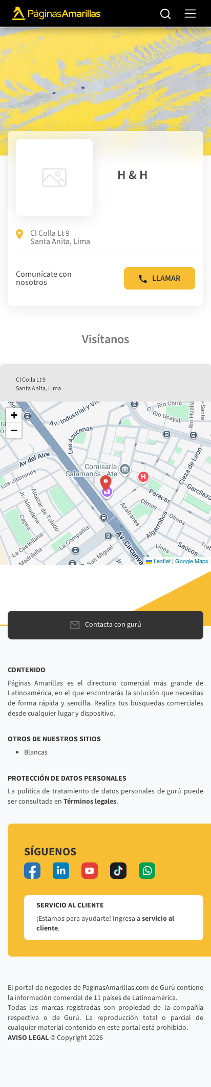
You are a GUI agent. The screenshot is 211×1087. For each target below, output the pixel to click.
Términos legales (90, 801)
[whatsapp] (147, 870)
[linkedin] (61, 870)
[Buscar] (165, 13)
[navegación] (190, 14)
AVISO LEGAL (28, 1038)
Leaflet (161, 561)
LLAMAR (166, 278)
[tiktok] (118, 870)
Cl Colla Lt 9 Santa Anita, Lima (60, 237)
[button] (106, 483)
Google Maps (191, 561)
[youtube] (89, 870)
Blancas (36, 752)
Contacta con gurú (113, 624)
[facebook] (32, 870)
